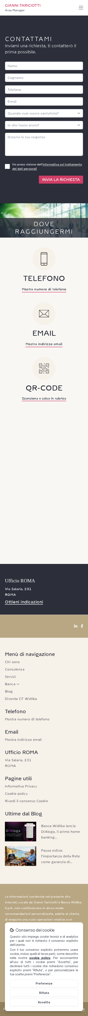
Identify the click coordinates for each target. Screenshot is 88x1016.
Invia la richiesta (61, 179)
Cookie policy (16, 793)
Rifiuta (44, 993)
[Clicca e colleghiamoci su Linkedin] (75, 626)
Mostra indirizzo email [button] (44, 344)
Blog (9, 691)
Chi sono (12, 662)
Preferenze (44, 983)
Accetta (44, 1002)
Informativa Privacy (21, 786)
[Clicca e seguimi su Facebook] (82, 626)
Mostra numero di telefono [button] (44, 289)
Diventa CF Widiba (21, 699)
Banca (10, 684)
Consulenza (14, 669)
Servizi (10, 677)
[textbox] (44, 144)
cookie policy (40, 958)
